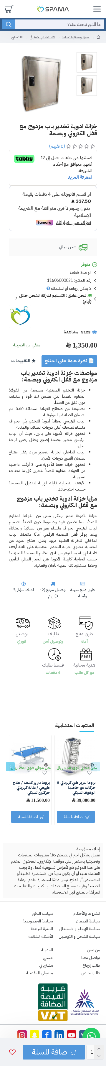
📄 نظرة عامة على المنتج (69, 360)
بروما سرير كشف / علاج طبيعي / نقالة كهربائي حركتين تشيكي (31, 787)
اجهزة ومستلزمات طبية (76, 37)
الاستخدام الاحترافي (42, 37)
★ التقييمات (23, 360)
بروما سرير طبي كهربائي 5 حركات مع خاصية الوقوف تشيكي (76, 787)
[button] (95, 766)
